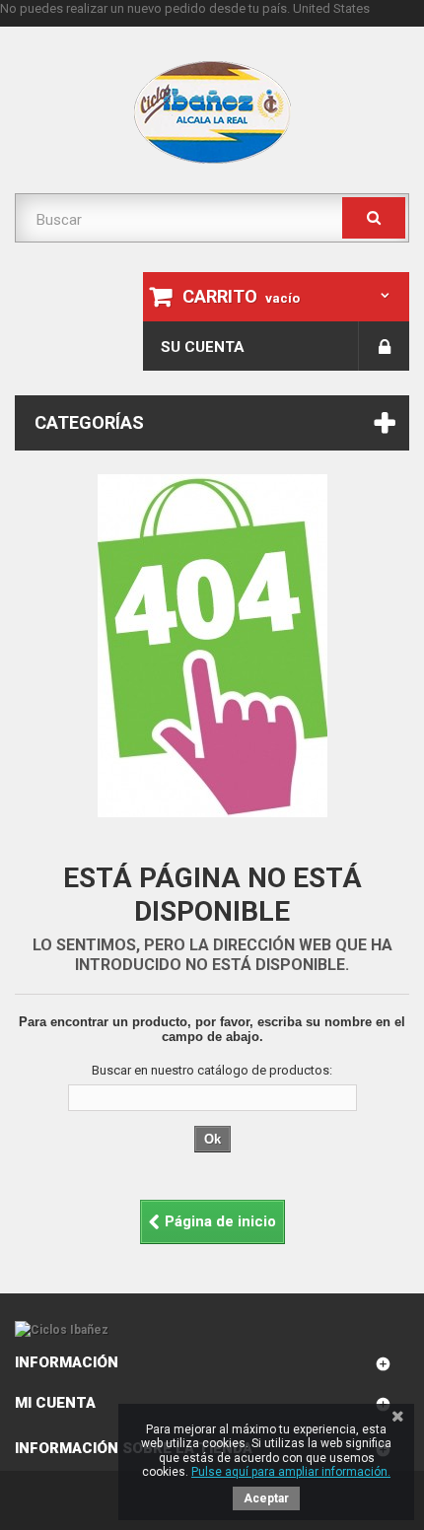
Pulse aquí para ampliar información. (290, 1472)
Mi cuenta (55, 1403)
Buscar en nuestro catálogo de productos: (212, 1070)
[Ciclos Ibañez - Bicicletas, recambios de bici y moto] (212, 112)
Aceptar (266, 1498)
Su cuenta (203, 347)
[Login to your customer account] (384, 346)
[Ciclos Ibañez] (212, 1330)
